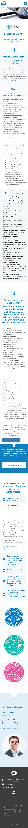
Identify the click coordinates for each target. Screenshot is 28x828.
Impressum (6, 815)
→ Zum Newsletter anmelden (9, 728)
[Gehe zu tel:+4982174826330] (14, 720)
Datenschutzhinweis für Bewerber (12, 809)
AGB (5, 813)
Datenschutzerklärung (9, 804)
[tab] (14, 499)
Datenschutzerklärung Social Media (13, 811)
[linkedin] (14, 792)
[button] (11, 440)
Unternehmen (7, 802)
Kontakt (5, 800)
